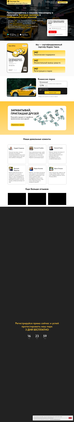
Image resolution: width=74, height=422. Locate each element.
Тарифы (24, 7)
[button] (63, 2)
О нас (17, 7)
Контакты (55, 7)
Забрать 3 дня (52, 31)
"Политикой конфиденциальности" (55, 419)
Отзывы (47, 7)
